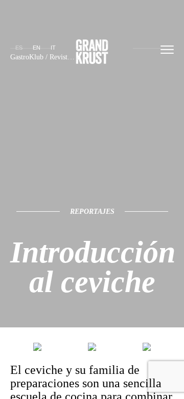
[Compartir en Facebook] (92, 349)
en (36, 48)
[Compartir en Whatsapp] (147, 349)
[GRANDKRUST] (92, 53)
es (18, 48)
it (53, 48)
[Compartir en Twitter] (37, 349)
